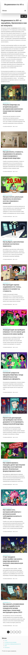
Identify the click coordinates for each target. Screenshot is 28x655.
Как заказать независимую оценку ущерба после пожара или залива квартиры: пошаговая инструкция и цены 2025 (13, 608)
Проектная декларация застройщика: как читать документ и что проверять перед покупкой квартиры (13, 421)
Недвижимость (6, 103)
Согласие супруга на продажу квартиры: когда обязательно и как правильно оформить (13, 376)
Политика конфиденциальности (13, 644)
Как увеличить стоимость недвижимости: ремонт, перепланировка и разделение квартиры (13, 155)
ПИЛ (6, 645)
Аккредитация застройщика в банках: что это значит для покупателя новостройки (14, 332)
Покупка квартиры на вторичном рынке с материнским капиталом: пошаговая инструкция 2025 (13, 109)
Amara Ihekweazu (8, 126)
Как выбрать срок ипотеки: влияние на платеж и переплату (13, 244)
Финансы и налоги (7, 195)
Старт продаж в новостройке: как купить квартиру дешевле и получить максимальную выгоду (13, 561)
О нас (6, 640)
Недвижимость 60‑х (14, 4)
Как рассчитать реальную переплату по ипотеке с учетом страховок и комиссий (13, 200)
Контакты (7, 647)
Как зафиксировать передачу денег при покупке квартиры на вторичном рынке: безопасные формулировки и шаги (14, 467)
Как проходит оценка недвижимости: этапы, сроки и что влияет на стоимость (12, 288)
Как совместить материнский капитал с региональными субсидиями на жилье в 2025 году (12, 514)
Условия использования (10, 642)
